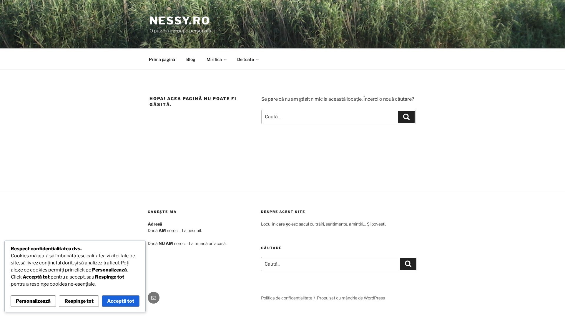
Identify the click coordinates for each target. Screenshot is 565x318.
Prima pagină (162, 59)
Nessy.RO (179, 20)
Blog (190, 59)
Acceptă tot (120, 301)
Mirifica (214, 59)
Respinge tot (79, 301)
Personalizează (33, 301)
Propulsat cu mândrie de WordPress (351, 297)
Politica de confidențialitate (286, 297)
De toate (245, 59)
